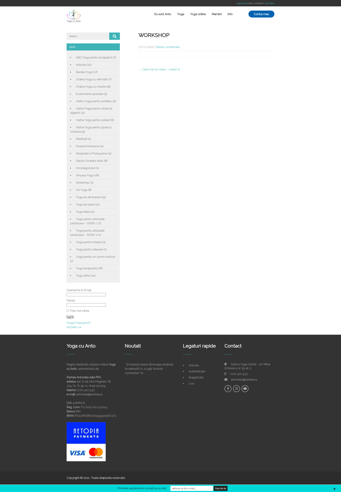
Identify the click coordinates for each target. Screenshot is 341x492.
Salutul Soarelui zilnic (89, 160)
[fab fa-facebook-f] (227, 388)
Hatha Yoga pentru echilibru (94, 101)
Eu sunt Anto (162, 14)
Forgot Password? (79, 323)
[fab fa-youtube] (245, 388)
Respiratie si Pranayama (91, 153)
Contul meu (261, 14)
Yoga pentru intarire (88, 242)
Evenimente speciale (89, 94)
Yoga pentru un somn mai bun (95, 256)
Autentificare (197, 371)
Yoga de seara (85, 204)
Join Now (269, 3)
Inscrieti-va (74, 327)
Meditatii (81, 139)
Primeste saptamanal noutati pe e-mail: (142, 488)
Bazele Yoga (84, 72)
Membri (217, 14)
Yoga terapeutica (87, 268)
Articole (81, 64)
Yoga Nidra (83, 211)
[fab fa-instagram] (236, 388)
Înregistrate (196, 377)
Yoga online (198, 14)
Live (191, 383)
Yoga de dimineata (88, 197)
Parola (71, 300)
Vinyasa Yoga (85, 175)
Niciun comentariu (168, 47)
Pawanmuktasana (87, 146)
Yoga (180, 14)
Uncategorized (85, 168)
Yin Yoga (81, 190)
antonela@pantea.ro (244, 379)
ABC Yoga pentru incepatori (94, 57)
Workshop (82, 182)
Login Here (241, 3)
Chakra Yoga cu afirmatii (91, 79)
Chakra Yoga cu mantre (91, 86)
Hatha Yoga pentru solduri (93, 120)
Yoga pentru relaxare (89, 249)
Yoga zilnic (83, 275)
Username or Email (79, 290)
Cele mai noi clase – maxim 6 (159, 69)
